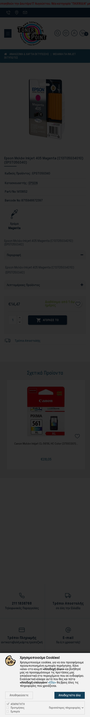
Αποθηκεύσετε (19, 695)
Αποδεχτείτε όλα (70, 695)
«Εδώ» (52, 682)
